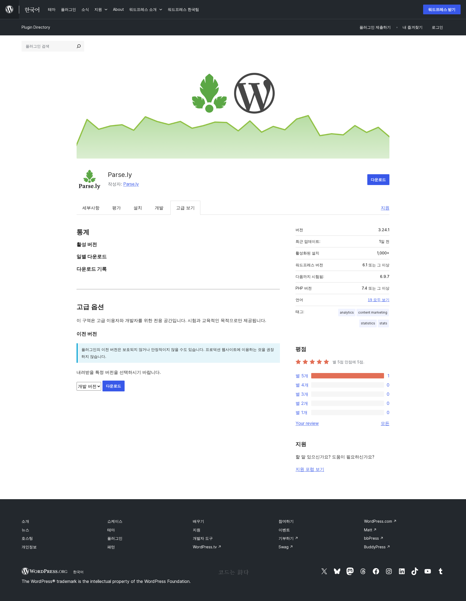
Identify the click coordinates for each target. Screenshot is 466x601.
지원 (385, 207)
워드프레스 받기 (441, 9)
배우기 (198, 521)
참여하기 (286, 521)
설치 (137, 207)
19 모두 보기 (378, 300)
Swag (286, 547)
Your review (307, 423)
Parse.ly (120, 175)
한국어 (78, 572)
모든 (385, 423)
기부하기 (288, 538)
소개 (25, 521)
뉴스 (25, 530)
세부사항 (91, 207)
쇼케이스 (114, 521)
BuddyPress (377, 547)
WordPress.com (380, 521)
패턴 (111, 547)
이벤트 (284, 530)
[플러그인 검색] (78, 46)
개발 (159, 207)
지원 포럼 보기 (310, 469)
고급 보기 (185, 207)
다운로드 (378, 179)
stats (383, 323)
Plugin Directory (36, 27)
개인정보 (29, 547)
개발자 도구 (203, 538)
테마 (111, 530)
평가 (116, 207)
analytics (347, 312)
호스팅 (27, 538)
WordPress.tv (207, 547)
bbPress (373, 538)
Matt (370, 530)
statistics (368, 323)
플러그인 (114, 538)
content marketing (372, 312)
